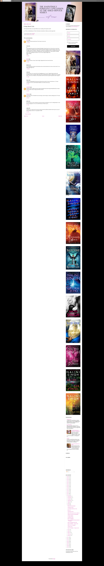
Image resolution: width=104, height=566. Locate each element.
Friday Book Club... (71, 511)
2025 (68, 478)
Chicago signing (70, 515)
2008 (68, 542)
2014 (68, 493)
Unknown (28, 94)
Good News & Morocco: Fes (72, 508)
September (70, 500)
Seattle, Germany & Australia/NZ (73, 514)
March (69, 532)
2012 (68, 537)
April (68, 531)
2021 (68, 483)
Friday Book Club (29, 34)
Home (43, 116)
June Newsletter (69, 424)
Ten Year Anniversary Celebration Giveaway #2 (76, 431)
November (69, 497)
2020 (68, 485)
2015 (68, 492)
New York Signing (70, 518)
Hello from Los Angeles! (71, 525)
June (68, 504)
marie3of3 (28, 87)
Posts (68, 471)
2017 (68, 489)
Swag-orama (69, 419)
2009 (68, 541)
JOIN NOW (73, 46)
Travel (33, 34)
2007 (68, 544)
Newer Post (26, 116)
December (69, 496)
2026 (68, 476)
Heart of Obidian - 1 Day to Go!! (73, 523)
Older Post (60, 116)
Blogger (54, 558)
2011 (68, 538)
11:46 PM (27, 68)
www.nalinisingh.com (74, 26)
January (69, 535)
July (68, 503)
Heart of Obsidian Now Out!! (72, 522)
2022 (68, 482)
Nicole (27, 59)
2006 (68, 545)
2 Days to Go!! (70, 526)
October (69, 499)
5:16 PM (27, 61)
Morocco (69, 510)
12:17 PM (27, 42)
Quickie (68, 438)
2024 (68, 479)
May (68, 529)
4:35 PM (27, 55)
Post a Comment (28, 114)
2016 (68, 490)
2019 (68, 486)
